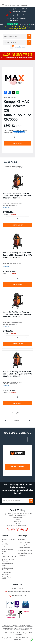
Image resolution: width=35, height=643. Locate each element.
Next (30, 439)
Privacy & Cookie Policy (7, 564)
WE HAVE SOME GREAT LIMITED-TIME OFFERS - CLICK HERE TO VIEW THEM (17, 55)
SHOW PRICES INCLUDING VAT (16, 18)
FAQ (3, 547)
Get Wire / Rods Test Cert (8, 540)
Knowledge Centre (24, 545)
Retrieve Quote (12, 9)
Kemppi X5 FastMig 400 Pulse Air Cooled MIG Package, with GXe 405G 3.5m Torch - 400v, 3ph (17, 195)
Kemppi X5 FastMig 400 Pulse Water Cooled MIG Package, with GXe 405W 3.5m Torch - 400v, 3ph (17, 254)
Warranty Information (25, 553)
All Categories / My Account (16, 5)
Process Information (25, 550)
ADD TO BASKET (18, 143)
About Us (5, 544)
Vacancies (5, 554)
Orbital (4, 579)
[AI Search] (29, 42)
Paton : (4, 577)
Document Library (24, 542)
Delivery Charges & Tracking (8, 560)
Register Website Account (7, 550)
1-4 (17, 415)
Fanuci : (9, 577)
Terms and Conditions (9, 556)
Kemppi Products (17, 467)
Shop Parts (6, 207)
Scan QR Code (23, 9)
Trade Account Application (7, 573)
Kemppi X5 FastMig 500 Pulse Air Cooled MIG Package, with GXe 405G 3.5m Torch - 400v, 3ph (17, 314)
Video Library (22, 556)
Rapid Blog (21, 539)
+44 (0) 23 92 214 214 (19, 12)
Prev (23, 439)
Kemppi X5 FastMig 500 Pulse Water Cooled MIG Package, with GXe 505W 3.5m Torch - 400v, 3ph (17, 373)
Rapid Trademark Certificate (7, 569)
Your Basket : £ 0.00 (20, 47)
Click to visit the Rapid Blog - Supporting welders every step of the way (17, 28)
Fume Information (24, 548)
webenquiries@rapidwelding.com (19, 15)
